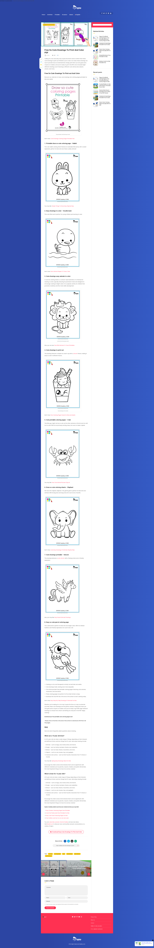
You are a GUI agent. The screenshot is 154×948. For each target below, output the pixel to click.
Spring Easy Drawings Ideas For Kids (61, 761)
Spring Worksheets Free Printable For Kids (105, 55)
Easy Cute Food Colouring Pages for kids (57, 815)
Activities (49, 14)
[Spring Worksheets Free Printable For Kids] (95, 57)
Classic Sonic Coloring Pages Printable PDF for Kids (105, 50)
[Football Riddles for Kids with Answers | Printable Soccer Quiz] (95, 85)
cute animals (69, 853)
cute (64, 853)
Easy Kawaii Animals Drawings (63, 617)
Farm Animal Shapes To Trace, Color (60, 271)
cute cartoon (77, 853)
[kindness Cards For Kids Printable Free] (95, 63)
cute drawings (49, 856)
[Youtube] (110, 13)
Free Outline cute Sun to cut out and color (57, 818)
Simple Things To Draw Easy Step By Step (63, 206)
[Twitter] (104, 13)
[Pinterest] (108, 13)
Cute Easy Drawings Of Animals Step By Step (63, 550)
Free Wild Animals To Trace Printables (64, 345)
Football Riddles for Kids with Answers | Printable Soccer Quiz (105, 85)
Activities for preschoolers (6, 0)
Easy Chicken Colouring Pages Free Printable (58, 810)
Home (43, 14)
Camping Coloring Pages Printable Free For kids (105, 43)
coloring (50, 853)
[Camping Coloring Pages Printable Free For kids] (95, 44)
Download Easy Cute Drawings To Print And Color (67, 832)
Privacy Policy (94, 917)
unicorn (75, 353)
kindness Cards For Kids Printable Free (104, 61)
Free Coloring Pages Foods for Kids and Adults (63, 415)
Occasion (64, 14)
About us (93, 920)
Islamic (71, 14)
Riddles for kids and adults (96, 926)
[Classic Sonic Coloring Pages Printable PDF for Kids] (95, 51)
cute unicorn (61, 558)
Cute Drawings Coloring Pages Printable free (63, 138)
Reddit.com (50, 824)
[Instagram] (106, 13)
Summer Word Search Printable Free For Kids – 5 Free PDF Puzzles (105, 91)
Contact (92, 923)
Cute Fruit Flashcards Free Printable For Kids (57, 813)
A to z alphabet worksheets (97, 929)
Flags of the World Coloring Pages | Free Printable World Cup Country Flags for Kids (104, 38)
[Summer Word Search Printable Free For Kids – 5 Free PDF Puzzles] (95, 91)
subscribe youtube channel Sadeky (58, 822)
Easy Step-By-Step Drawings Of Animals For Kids (64, 700)
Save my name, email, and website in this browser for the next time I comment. (62, 904)
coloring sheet (57, 853)
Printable (57, 14)
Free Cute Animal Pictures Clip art (61, 482)
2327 (54, 55)
